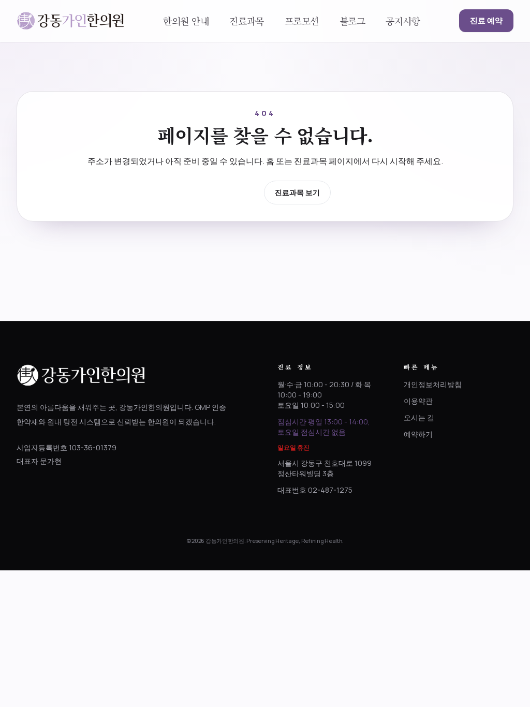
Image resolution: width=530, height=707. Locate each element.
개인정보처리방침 (433, 384)
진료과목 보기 (297, 192)
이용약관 (418, 401)
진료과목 (246, 20)
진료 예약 (486, 20)
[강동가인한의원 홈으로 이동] (70, 20)
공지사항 (403, 20)
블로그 (352, 20)
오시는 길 (419, 417)
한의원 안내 (186, 20)
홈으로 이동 (228, 192)
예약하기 (418, 434)
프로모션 (302, 20)
